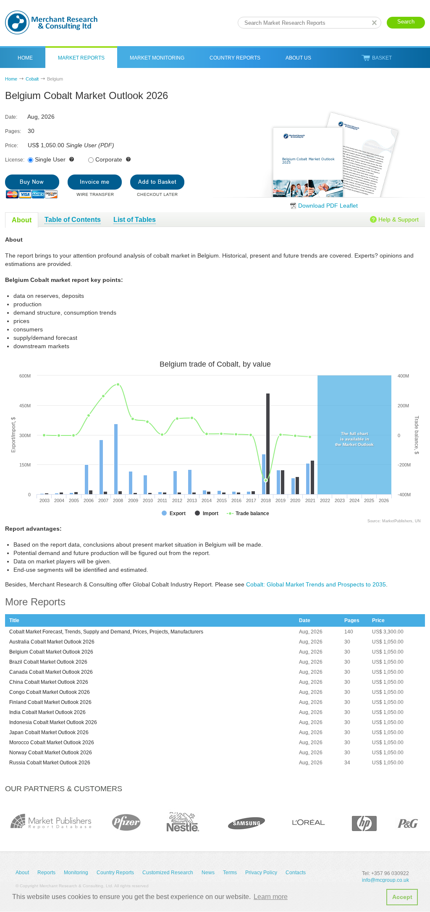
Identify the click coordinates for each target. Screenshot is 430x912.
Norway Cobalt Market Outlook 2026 (50, 753)
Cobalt (32, 78)
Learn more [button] (271, 896)
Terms (230, 872)
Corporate (108, 159)
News (208, 872)
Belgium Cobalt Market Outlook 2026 (51, 652)
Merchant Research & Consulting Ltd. (51, 22)
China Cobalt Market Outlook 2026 (48, 682)
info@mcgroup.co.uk (385, 880)
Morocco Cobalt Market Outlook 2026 (51, 742)
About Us (298, 58)
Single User (50, 159)
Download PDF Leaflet (328, 205)
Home (25, 58)
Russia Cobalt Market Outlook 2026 (49, 763)
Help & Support (398, 219)
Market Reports (81, 58)
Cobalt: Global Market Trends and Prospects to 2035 (316, 584)
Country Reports (235, 58)
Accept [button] (402, 897)
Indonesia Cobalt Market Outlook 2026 (53, 722)
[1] (32, 186)
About (22, 872)
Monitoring (76, 872)
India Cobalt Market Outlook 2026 (47, 712)
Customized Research (167, 872)
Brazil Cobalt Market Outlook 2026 (48, 662)
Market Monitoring (157, 58)
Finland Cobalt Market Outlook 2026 (50, 702)
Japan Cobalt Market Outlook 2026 (49, 732)
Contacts (296, 872)
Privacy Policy (261, 872)
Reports (46, 872)
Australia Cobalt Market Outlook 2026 (51, 642)
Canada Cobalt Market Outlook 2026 (51, 672)
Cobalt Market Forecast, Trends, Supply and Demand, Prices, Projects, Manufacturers (106, 632)
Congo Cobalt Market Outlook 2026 (49, 692)
